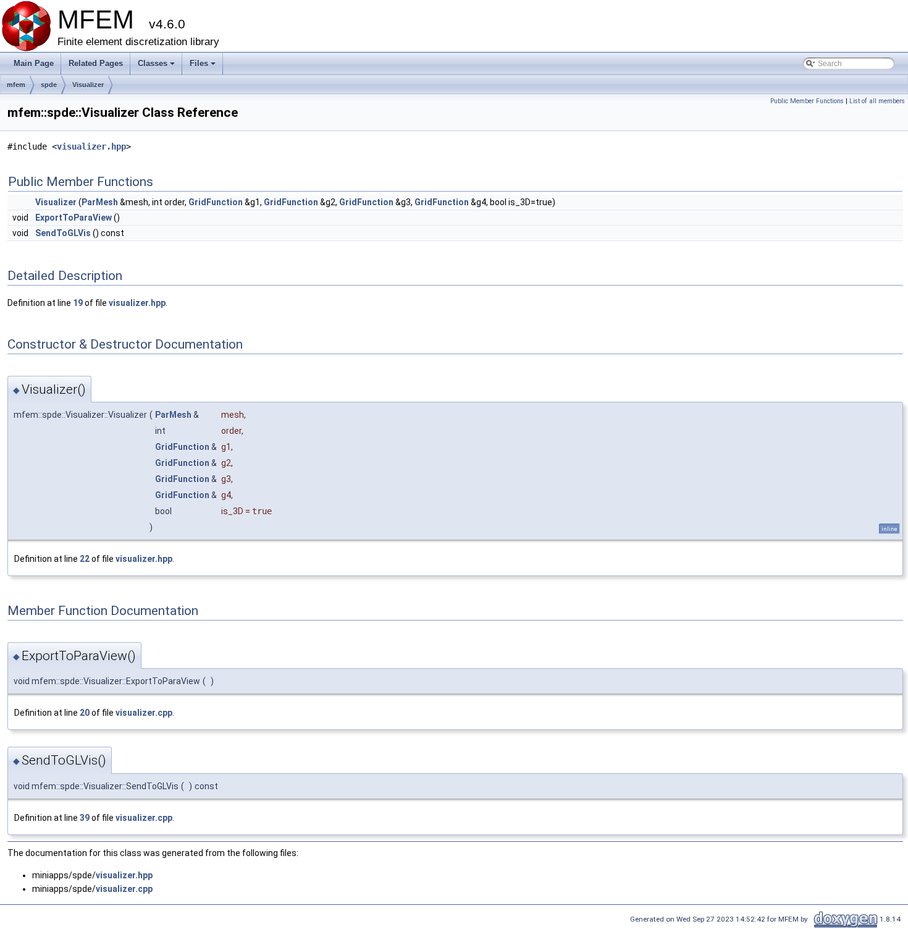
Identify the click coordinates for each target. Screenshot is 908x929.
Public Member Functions (807, 101)
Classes (157, 67)
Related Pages (96, 63)
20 (85, 713)
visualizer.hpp (91, 146)
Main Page (34, 63)
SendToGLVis (63, 233)
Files (203, 67)
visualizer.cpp (144, 713)
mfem (16, 84)
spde (49, 84)
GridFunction (215, 202)
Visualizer (88, 84)
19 (78, 303)
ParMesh (100, 202)
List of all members (877, 101)
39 (85, 818)
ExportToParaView (73, 218)
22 (85, 559)
